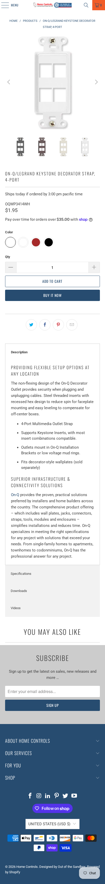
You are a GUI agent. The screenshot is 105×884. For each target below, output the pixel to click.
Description (19, 352)
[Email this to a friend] (71, 324)
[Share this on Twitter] (31, 324)
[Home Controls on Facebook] (30, 796)
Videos (16, 608)
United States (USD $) (49, 824)
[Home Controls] (52, 5)
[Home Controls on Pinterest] (56, 796)
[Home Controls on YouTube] (74, 796)
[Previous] (9, 81)
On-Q (15, 495)
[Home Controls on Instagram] (39, 796)
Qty (7, 257)
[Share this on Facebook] (44, 324)
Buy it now (52, 295)
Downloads (19, 591)
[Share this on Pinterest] (58, 324)
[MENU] (2, 5)
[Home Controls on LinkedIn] (48, 796)
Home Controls (27, 867)
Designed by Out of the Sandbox (62, 867)
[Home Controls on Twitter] (65, 796)
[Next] (96, 81)
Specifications (21, 574)
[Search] (86, 5)
